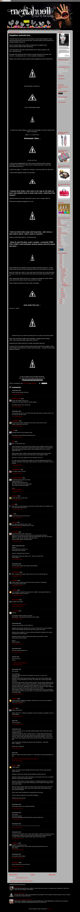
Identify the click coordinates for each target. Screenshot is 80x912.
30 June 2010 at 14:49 (17, 808)
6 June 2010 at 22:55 (17, 394)
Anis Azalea (15, 532)
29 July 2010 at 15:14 (17, 838)
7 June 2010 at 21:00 (17, 559)
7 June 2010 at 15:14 (17, 518)
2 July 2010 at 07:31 (17, 819)
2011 (61, 265)
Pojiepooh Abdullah (17, 478)
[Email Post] (40, 383)
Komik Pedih (15, 600)
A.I (12, 514)
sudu (13, 441)
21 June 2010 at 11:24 (17, 748)
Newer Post (13, 875)
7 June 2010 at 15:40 (17, 527)
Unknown (14, 590)
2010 (61, 267)
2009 (61, 299)
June (62, 281)
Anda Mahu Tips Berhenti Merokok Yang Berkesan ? (25, 759)
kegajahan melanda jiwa (66, 285)
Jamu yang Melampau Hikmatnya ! (23, 899)
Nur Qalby (14, 580)
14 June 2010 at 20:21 (17, 704)
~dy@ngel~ (15, 843)
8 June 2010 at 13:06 (17, 585)
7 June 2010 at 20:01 (17, 541)
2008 (61, 301)
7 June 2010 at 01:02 (17, 437)
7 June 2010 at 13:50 (17, 509)
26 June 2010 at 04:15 (17, 800)
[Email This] (42, 383)
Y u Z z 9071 (15, 611)
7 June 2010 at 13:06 (17, 500)
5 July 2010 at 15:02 (17, 827)
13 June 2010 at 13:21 (17, 694)
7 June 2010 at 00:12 (17, 407)
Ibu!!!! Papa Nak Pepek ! (20, 893)
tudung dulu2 (17, 887)
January (63, 297)
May (62, 289)
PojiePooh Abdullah (17, 489)
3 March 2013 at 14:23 (17, 866)
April (62, 291)
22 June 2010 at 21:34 (17, 761)
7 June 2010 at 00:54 (17, 416)
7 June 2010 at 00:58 (17, 426)
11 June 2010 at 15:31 (17, 652)
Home (33, 875)
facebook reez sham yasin (63, 87)
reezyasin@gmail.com (63, 67)
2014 (61, 259)
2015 (61, 257)
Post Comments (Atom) (22, 878)
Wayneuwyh (15, 862)
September (64, 275)
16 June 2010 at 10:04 (17, 716)
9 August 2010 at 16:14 (17, 850)
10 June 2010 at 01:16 (17, 606)
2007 (61, 303)
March (63, 293)
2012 (61, 263)
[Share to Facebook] (45, 383)
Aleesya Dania (16, 572)
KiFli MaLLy (15, 421)
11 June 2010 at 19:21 (17, 665)
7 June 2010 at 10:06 (17, 473)
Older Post (52, 875)
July (62, 279)
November (63, 271)
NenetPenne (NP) (16, 398)
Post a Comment (15, 869)
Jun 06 (64, 283)
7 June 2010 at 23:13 (17, 567)
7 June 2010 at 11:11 (16, 491)
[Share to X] (44, 383)
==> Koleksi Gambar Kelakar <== (20, 663)
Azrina (14, 708)
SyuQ (13, 430)
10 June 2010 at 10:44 (17, 619)
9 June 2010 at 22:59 (17, 595)
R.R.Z (13, 504)
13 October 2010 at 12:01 (17, 858)
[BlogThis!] (43, 383)
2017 (61, 255)
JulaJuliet (14, 496)
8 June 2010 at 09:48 (17, 576)
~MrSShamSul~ (16, 469)
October (63, 273)
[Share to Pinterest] (46, 383)
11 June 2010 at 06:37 (17, 644)
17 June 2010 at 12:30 (17, 724)
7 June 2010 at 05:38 (17, 465)
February (63, 295)
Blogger (49, 909)
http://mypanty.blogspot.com (19, 604)
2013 (61, 261)
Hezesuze (14, 522)
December (63, 269)
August (63, 277)
